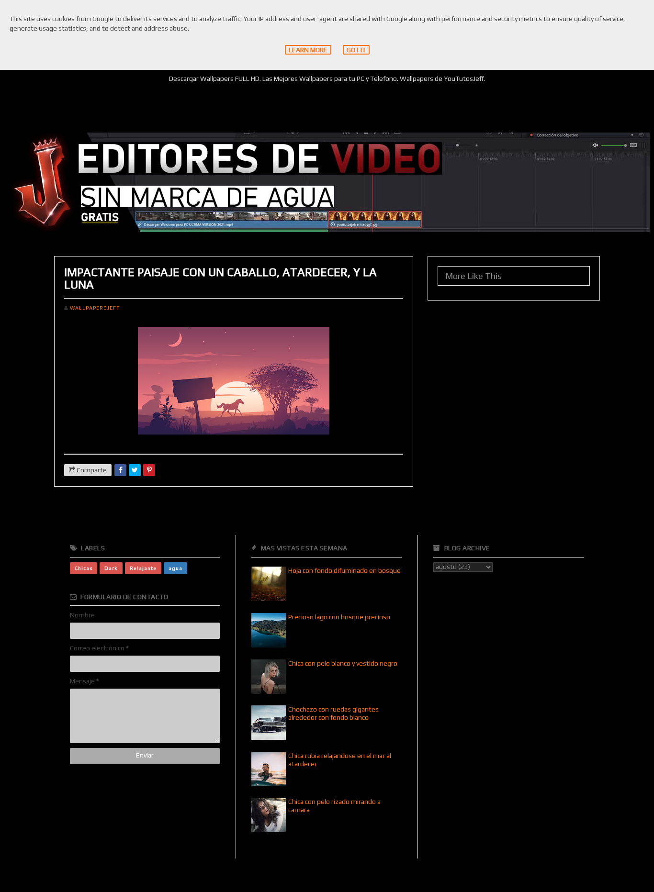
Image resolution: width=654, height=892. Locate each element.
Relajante (143, 568)
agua (175, 568)
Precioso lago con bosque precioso (339, 617)
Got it (356, 50)
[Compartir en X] (135, 470)
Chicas (83, 568)
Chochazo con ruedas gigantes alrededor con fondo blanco (333, 713)
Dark (111, 568)
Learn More (308, 50)
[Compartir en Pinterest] (149, 470)
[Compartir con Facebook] (120, 470)
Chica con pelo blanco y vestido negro (342, 663)
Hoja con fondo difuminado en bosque (344, 570)
